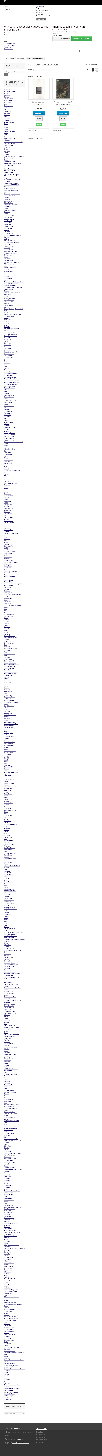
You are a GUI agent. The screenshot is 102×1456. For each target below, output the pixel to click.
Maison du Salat (9, 440)
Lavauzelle (7, 871)
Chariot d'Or (7, 880)
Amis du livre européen (10, 334)
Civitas (6, 1031)
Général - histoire (9, 169)
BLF (5, 535)
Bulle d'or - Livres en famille (12, 1191)
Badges (6, 97)
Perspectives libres (9, 1351)
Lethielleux (7, 828)
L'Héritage (7, 1336)
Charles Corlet (8, 1268)
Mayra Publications (9, 1155)
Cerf (5, 770)
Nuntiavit (6, 688)
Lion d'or (6, 1142)
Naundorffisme (8, 1216)
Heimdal (6, 323)
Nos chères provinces (10, 373)
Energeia (6, 519)
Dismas (6, 368)
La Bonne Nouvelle (9, 972)
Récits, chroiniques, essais (12, 1318)
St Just (6, 492)
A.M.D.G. (7, 327)
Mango (6, 625)
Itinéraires (7, 539)
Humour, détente (9, 1331)
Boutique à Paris (9, 45)
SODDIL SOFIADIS (10, 891)
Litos (5, 839)
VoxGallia (7, 1164)
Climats (6, 1087)
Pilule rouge (7, 1176)
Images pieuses (8, 289)
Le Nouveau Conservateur (11, 1388)
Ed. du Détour (8, 754)
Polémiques (7, 467)
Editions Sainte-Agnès (10, 571)
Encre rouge (7, 1259)
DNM (5, 1024)
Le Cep (6, 1361)
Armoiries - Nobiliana (10, 1327)
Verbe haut (7, 1042)
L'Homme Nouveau (9, 654)
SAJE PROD (8, 659)
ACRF (6, 1115)
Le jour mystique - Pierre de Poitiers (39, 103)
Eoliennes (7, 941)
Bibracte (6, 1277)
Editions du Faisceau (10, 1158)
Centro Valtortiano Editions (12, 984)
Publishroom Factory (10, 1230)
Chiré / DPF (7, 1135)
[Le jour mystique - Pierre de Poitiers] (39, 89)
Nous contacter (8, 49)
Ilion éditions (7, 821)
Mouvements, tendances (11, 183)
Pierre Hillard (8, 463)
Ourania (6, 946)
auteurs (12, 58)
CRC (5, 359)
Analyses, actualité (9, 240)
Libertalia (6, 1065)
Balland (6, 731)
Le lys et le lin (8, 1293)
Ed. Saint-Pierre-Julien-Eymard (13, 584)
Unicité (6, 1051)
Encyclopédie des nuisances (12, 605)
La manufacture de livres (11, 724)
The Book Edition (9, 1184)
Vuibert (6, 918)
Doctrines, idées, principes (12, 242)
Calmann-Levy (8, 815)
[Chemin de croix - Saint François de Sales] (63, 89)
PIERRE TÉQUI (8, 699)
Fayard (6, 797)
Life (5, 684)
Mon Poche (7, 765)
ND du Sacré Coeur (9, 449)
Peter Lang (7, 461)
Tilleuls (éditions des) (10, 1316)
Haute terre (7, 528)
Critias (6, 1189)
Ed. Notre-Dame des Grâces (12, 379)
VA (5, 740)
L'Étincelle (7, 1387)
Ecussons (7, 95)
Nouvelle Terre (8, 898)
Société (6, 307)
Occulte (6, 237)
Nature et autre (8, 260)
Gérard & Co (7, 399)
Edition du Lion (8, 530)
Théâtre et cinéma (9, 138)
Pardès (6, 1110)
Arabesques (7, 1234)
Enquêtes (7, 151)
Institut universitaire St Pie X (12, 1140)
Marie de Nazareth (9, 979)
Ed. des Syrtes (8, 1058)
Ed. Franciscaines (9, 948)
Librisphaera (7, 1246)
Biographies (7, 178)
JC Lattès (7, 778)
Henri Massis (8, 217)
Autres (6, 93)
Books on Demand (9, 736)
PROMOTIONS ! (9, 249)
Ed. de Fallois (8, 794)
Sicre (5, 487)
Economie (7, 1324)
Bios (5, 1144)
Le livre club (7, 555)
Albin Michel (7, 790)
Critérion (6, 619)
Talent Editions (8, 840)
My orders (39, 1432)
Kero (5, 817)
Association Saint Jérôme (11, 1104)
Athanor (6, 867)
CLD (5, 734)
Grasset (6, 801)
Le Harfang (7, 1374)
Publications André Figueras (12, 470)
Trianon (6, 1202)
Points (6, 612)
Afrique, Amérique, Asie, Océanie (13, 309)
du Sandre (7, 1061)
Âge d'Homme (8, 413)
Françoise (7, 1383)
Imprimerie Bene (9, 406)
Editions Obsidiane (9, 576)
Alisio (5, 925)
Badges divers (8, 100)
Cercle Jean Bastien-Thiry (11, 352)
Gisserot (6, 639)
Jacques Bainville (9, 219)
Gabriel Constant (9, 397)
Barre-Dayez (7, 343)
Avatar (6, 341)
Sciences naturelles (10, 1329)
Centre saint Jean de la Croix (12, 1000)
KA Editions (7, 902)
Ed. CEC (6, 1284)
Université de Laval (9, 1025)
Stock (6, 812)
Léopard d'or (7, 564)
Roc (5, 479)
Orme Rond (7, 452)
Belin (5, 930)
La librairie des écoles (10, 909)
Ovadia (6, 1282)
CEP (5, 1203)
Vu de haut (7, 1358)
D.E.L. (6, 361)
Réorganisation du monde (11, 1245)
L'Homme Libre (8, 422)
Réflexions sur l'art (9, 143)
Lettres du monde (9, 438)
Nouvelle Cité (8, 837)
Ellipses (6, 390)
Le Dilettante (7, 1101)
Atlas (5, 537)
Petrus (6, 686)
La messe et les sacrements (12, 273)
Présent (6, 469)
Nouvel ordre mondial (10, 1320)
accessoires (7, 90)
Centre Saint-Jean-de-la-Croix (12, 988)
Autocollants (7, 102)
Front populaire (8, 1390)
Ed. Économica (8, 585)
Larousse (6, 804)
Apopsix (6, 575)
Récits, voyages (9, 305)
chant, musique (8, 145)
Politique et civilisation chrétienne (14, 282)
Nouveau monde (9, 779)
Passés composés (9, 928)
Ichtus (6, 1243)
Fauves (6, 420)
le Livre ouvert (8, 695)
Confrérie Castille (9, 1133)
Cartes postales (8, 106)
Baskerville (7, 345)
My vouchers (40, 1442)
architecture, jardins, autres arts (13, 142)
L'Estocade (7, 1009)
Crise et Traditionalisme (11, 284)
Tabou (6, 1356)
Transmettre (7, 690)
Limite (6, 1372)
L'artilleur (6, 785)
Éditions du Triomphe (10, 666)
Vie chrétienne (8, 275)
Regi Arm (6, 1040)
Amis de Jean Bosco (10, 332)
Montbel (6, 769)
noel (5, 1322)
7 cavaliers (7, 1002)
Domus (6, 990)
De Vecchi (7, 512)
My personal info (41, 1439)
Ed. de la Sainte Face (10, 1279)
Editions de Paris (9, 700)
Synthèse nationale (9, 496)
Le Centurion (7, 968)
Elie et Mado (7, 1146)
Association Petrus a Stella (12, 977)
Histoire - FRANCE (9, 170)
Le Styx (6, 429)
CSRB (6, 1018)
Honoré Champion (9, 522)
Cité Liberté (7, 1272)
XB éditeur (7, 1015)
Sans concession (9, 1218)
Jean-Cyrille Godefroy (10, 936)
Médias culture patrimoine (11, 1027)
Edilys (6, 1119)
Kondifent (7, 1175)
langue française (9, 300)
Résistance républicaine (11, 1106)
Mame (6, 618)
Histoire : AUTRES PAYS (11, 185)
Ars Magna (7, 589)
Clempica (7, 531)
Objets (6, 124)
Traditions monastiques (11, 648)
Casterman (7, 1078)
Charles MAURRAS (9, 215)
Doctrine (6, 276)
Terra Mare (7, 646)
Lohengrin (7, 1171)
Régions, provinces (9, 264)
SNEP (6, 488)
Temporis (6, 747)
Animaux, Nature (9, 316)
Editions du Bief (8, 743)
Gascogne (7, 1052)
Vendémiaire (7, 1060)
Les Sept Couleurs (9, 433)
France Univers (8, 521)
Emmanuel (7, 650)
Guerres (6, 154)
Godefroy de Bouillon (10, 400)
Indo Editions (8, 1198)
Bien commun (8, 982)
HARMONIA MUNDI (10, 1054)
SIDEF (6, 548)
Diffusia (6, 959)
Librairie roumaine (9, 1200)
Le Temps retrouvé (9, 1036)
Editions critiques (9, 1228)
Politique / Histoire (9, 131)
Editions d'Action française (12, 1047)
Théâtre (6, 303)
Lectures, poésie (9, 122)
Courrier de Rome (9, 357)
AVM (5, 645)
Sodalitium (7, 591)
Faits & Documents (9, 1334)
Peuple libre (7, 682)
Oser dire (6, 896)
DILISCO (6, 905)
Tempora (6, 1264)
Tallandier (7, 718)
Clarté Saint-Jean (9, 354)
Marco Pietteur (8, 882)
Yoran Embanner (9, 937)
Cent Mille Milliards (9, 848)
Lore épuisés (8, 510)
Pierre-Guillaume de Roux (11, 934)
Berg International (9, 706)
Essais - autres (8, 301)
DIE (5, 364)
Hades (6, 781)
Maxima (6, 864)
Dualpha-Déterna (9, 372)
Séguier (6, 1056)
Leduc (6, 923)
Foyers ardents (8, 1266)
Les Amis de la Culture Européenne (14, 1248)
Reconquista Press (9, 1112)
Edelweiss (7, 1178)
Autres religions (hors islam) (12, 194)
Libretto (6, 760)
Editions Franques (9, 386)
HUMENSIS (7, 873)
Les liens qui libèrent (10, 1092)
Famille (6, 152)
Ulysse (6, 499)
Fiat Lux (6, 893)
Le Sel (6, 1126)
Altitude (6, 1016)
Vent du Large (8, 501)
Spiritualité (7, 269)
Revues (6, 478)
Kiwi (5, 921)
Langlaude (7, 425)
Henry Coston (8, 402)
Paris (5, 266)
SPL (5, 490)
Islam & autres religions (11, 190)
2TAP (5, 1299)
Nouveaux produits (9, 43)
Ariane (6, 884)
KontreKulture (8, 411)
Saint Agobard (8, 593)
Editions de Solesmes (10, 681)
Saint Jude (7, 961)
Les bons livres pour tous (11, 533)
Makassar (7, 1227)
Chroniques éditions (10, 614)
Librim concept (8, 560)
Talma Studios (8, 855)
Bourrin (6, 707)
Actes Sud (7, 1083)
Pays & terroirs (8, 460)
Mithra (6, 445)
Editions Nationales (9, 388)
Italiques (6, 409)
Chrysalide (7, 1225)
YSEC (6, 503)
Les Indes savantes (10, 751)
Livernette (7, 1182)
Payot (6, 1097)
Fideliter (6, 393)
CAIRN (6, 1313)
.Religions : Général (10, 196)
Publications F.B (9, 567)
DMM (5, 952)
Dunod (6, 826)
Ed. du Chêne (8, 1252)
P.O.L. (6, 458)
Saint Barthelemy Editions (11, 1290)
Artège (6, 792)
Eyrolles (6, 774)
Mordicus (6, 813)
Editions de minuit (9, 722)
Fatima (6, 134)
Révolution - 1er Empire (11, 176)
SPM (5, 418)
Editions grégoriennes (10, 637)
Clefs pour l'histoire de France (12, 1207)
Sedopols (7, 485)
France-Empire (8, 981)
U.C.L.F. (6, 497)
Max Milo (6, 916)
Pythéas (6, 474)
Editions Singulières (10, 551)
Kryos (6, 761)
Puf (5, 472)
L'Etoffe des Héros (9, 1281)
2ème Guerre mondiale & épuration (14, 156)
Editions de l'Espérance (11, 702)
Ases (5, 540)
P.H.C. (6, 456)
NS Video (7, 657)
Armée (6, 160)
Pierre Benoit (8, 228)
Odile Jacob (7, 808)
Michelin (6, 623)
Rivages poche (8, 1085)
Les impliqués (8, 416)
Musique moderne (9, 120)
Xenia (5, 600)
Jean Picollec (8, 914)
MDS (5, 610)
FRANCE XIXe (8, 172)
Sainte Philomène (9, 1006)
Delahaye (7, 1180)
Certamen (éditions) (9, 1004)
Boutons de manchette (10, 91)
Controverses (8, 278)
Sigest (6, 869)
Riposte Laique (8, 517)
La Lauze (6, 1315)
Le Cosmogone (8, 1205)
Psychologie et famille (10, 251)
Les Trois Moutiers (9, 434)
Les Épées (7, 1376)
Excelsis (6, 693)
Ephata (6, 860)
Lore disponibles (9, 508)
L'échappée (7, 601)
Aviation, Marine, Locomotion (12, 314)
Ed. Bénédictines (9, 993)
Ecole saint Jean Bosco (11, 1117)
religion (6, 129)
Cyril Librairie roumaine (10, 1291)
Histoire (6, 167)
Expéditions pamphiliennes (12, 1232)
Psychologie (7, 258)
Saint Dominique (9, 1029)
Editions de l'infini (9, 546)
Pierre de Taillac (8, 616)
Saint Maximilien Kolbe (10, 483)
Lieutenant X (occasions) (11, 204)
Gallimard (7, 711)
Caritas (6, 1033)
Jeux (5, 104)
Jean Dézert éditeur (9, 1209)
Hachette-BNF (8, 862)
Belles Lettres (8, 598)
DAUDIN (6, 628)
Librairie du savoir (9, 1219)
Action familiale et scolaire (11, 328)
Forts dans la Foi (9, 395)
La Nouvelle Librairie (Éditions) (13, 1169)
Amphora (6, 1237)
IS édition (7, 835)
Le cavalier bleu (8, 727)
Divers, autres (8, 244)
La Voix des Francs (9, 1394)
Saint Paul (7, 677)
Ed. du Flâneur (8, 1241)
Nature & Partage (9, 903)
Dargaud (6, 621)
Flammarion (7, 1076)
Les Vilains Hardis (9, 436)
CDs (5, 107)
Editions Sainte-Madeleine (11, 664)
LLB (5, 524)
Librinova (6, 857)
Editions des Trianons (10, 562)
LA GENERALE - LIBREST (12, 866)
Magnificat (7, 627)
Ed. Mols (6, 758)
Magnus (6, 738)
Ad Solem (7, 833)
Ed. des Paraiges (9, 375)
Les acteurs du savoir (10, 672)
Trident (6, 1137)
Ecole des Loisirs (9, 1099)
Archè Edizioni (8, 319)
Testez (6, 885)
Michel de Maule (9, 725)
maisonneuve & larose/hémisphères (14, 939)
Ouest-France (8, 454)
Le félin (6, 1063)
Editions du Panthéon (10, 824)
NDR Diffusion (8, 1311)
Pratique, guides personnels (12, 262)
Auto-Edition (7, 339)
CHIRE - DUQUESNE (10, 1128)
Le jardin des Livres (9, 907)
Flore (5, 1196)
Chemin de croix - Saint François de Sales (63, 103)
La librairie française (10, 715)
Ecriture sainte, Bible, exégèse (13, 287)
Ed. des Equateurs (9, 1070)
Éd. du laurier (8, 670)
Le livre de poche (9, 783)
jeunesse (6, 127)
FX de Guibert (8, 799)
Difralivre (6, 366)
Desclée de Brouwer (10, 787)
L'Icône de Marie (9, 966)
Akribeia (6, 330)
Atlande (6, 927)
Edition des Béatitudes (10, 1108)
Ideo (5, 851)
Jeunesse (7, 115)
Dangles (6, 876)
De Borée (7, 729)
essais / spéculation (10, 285)
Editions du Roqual (9, 1309)
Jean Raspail (8, 221)
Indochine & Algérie (9, 161)
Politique (6, 239)
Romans (6, 291)
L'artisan (6, 842)
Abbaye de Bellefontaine (11, 772)
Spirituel (6, 116)
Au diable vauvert (9, 745)
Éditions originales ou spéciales (13, 235)
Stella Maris (7, 494)
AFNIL (6, 1275)
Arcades (6, 1148)
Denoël (6, 709)
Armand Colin (8, 788)
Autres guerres (8, 165)
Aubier (6, 1096)
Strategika (7, 1187)
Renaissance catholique (11, 964)
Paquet (6, 831)
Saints (6, 280)
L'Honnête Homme (9, 1011)
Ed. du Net (7, 1254)
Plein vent (7, 846)
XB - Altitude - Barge (10, 1013)
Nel (5, 451)
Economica (7, 1151)
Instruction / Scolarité (10, 210)
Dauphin (6, 1072)
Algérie (6, 310)
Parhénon (7, 1214)
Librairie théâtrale (9, 1263)
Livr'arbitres (7, 1288)
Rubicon (6, 542)
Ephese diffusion (9, 1007)
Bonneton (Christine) (10, 767)
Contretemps (8, 970)
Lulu (5, 1103)
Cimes (6, 1149)
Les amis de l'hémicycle (11, 1392)
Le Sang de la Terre (9, 427)
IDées (6, 515)
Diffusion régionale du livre (11, 1034)
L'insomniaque (8, 557)
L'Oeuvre (6, 424)
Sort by (30, 69)
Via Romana (7, 954)
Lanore (6, 910)
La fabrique (7, 603)
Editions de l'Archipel (10, 810)
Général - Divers (9, 271)
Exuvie (6, 887)
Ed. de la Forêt (8, 1257)
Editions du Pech (9, 668)
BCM (5, 346)
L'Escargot (7, 999)
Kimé (5, 609)
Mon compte (7, 47)
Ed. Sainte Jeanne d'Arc (11, 1139)
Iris (5, 407)
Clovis (6, 943)
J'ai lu (5, 1079)
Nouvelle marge (8, 1160)
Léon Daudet (7, 224)
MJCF (6, 447)
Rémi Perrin (7, 476)
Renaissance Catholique (11, 1365)
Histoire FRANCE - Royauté (12, 174)
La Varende (7, 222)
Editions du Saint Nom (10, 384)
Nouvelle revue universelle (11, 1347)
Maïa (5, 1295)
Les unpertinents (9, 900)
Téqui (5, 655)
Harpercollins (8, 849)
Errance (6, 1094)
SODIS (6, 704)
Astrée (6, 1173)
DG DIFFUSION (8, 875)
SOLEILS (7, 1049)
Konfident (7, 634)
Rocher (6, 806)
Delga (5, 1286)
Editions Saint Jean (9, 1162)
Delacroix (7, 363)
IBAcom (6, 1273)
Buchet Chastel (8, 752)
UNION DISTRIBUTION (11, 1069)
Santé (6, 257)
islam (5, 192)
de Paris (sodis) (8, 733)
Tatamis (6, 630)
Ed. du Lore (7, 506)
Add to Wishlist (33, 130)
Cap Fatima (7, 1250)
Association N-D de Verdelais (12, 1153)
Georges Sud (8, 504)
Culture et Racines (9, 636)
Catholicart (7, 1307)
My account (41, 1428)
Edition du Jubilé (9, 661)
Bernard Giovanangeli (10, 853)
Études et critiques (9, 298)
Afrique (6, 312)
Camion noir (7, 348)
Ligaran (6, 749)
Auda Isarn (7, 337)
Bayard (6, 822)
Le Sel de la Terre (9, 1338)
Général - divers (8, 203)
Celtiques (7, 350)
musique (6, 230)
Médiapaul (7, 716)
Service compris (9, 1270)
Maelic (6, 1166)
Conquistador (8, 355)
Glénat (6, 819)
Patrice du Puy (8, 1194)
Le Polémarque (8, 1043)
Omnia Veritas (8, 566)
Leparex (6, 431)
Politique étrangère (9, 188)
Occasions (7, 212)
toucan (6, 796)
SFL (5, 325)
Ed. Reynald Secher (10, 663)
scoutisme (7, 206)
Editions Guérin (8, 580)
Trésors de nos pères (10, 1302)
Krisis (5, 526)
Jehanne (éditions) (9, 1167)
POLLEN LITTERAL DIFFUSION (13, 932)
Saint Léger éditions (10, 673)
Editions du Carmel (9, 697)
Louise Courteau (9, 889)
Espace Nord (8, 553)
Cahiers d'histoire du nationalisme (14, 1360)
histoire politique (9, 246)
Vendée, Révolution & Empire (12, 163)
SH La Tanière (8, 691)
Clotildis (6, 1022)
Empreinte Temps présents (12, 973)
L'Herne (6, 1088)
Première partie (8, 991)
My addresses (40, 1437)
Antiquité (6, 187)
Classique (7, 118)
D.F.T (5, 578)
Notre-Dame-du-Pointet (10, 1236)
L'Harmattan (7, 415)
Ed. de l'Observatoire (10, 1090)
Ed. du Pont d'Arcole (10, 377)
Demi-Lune (7, 894)
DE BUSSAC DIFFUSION (11, 1121)
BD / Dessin (7, 147)
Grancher (6, 878)
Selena (6, 607)
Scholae (6, 1124)
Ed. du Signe (8, 513)
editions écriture (8, 544)
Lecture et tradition (9, 1367)
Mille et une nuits (9, 844)
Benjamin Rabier (9, 201)
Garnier (6, 720)
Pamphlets (7, 248)
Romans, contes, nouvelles (12, 293)
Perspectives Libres (10, 858)
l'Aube (6, 1067)
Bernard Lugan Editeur (10, 1113)
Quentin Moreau (8, 975)
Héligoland (7, 558)
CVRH (6, 549)
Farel (5, 652)
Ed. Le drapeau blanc (10, 997)
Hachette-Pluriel (8, 803)
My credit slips (40, 1434)
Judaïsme (7, 197)
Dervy (6, 1255)
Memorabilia (7, 1038)
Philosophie (7, 1325)
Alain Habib (7, 1210)
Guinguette (7, 113)
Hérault (6, 1261)
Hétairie (6, 1045)
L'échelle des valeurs (10, 1363)
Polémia (6, 465)
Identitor (6, 404)
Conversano (7, 1157)
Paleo (5, 1122)
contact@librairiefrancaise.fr (20, 1443)
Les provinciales (9, 957)
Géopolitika (7, 1185)
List (97, 71)
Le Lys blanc (8, 1020)
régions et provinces (10, 267)
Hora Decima (8, 675)
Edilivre (6, 1300)
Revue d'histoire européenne (12, 1385)
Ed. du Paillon (8, 1212)
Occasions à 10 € (9, 231)
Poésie (6, 296)
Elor (5, 1131)
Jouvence (7, 912)
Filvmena (6, 986)
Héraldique (7, 140)
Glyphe (6, 632)
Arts (5, 136)
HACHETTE (7, 776)
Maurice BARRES (9, 226)
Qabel (6, 995)
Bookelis (6, 830)
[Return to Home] (6, 58)
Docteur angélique (9, 963)
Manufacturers (14, 1406)
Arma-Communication (10, 336)
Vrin (5, 569)
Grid (93, 71)
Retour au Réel (8, 1193)
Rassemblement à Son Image (12, 950)
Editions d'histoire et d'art (11, 381)
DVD (5, 125)
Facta (5, 391)
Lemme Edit (7, 641)
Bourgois (6, 756)
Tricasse (6, 1221)
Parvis (6, 1239)
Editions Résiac (8, 582)
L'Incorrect (7, 1379)
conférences (7, 111)
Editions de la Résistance (11, 382)
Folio (5, 763)
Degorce (6, 321)
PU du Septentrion (9, 742)
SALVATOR (20, 58)
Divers (6, 109)
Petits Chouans (8, 1130)
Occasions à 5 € (9, 233)
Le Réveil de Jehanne (10, 1223)
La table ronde (8, 713)
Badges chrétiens (9, 99)
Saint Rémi (7, 481)
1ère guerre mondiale (10, 158)
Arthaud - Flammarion (10, 1074)
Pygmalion (7, 1081)
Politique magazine (9, 1396)
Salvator (6, 955)
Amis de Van (8, 573)
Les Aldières (7, 587)
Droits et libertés (9, 643)
